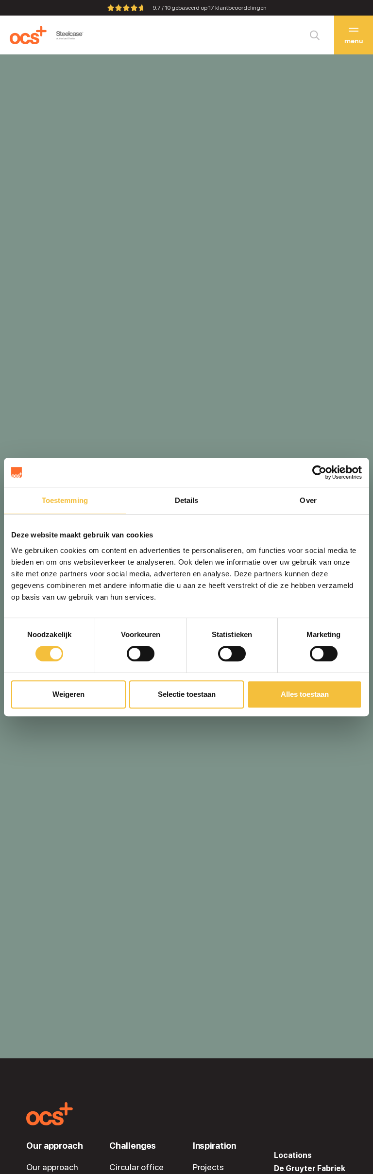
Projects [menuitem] (208, 1167)
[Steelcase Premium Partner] (69, 35)
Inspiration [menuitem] (214, 1146)
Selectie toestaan (187, 694)
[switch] (140, 653)
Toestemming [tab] (65, 500)
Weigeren (68, 694)
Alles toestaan (305, 694)
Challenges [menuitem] (132, 1146)
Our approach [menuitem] (54, 1146)
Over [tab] (308, 500)
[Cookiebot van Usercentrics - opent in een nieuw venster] (319, 472)
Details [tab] (187, 500)
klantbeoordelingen (237, 7)
